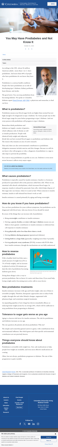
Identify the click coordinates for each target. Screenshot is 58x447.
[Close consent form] (55, 434)
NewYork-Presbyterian (38, 389)
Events (19, 400)
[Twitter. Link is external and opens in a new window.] (24, 424)
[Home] (19, 4)
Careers (6, 400)
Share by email (33, 49)
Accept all (48, 437)
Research (6, 412)
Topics (4, 63)
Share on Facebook (25, 49)
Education (6, 405)
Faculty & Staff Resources (19, 403)
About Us (6, 397)
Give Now (19, 407)
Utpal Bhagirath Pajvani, (9, 372)
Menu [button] (53, 4)
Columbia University (31, 431)
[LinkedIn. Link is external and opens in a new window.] (33, 424)
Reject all (48, 440)
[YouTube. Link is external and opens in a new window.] (29, 424)
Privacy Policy (48, 444)
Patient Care (6, 408)
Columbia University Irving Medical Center (20, 389)
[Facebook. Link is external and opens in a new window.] (20, 424)
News (4, 54)
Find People (19, 397)
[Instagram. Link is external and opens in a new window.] (38, 424)
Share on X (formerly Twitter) (28, 49)
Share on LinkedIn (31, 49)
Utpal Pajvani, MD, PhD (21, 100)
